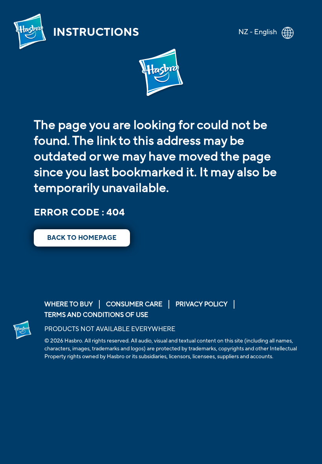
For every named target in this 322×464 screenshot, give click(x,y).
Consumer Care (134, 304)
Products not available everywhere (109, 329)
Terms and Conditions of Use (96, 315)
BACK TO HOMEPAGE (82, 238)
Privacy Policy (201, 304)
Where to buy (68, 304)
